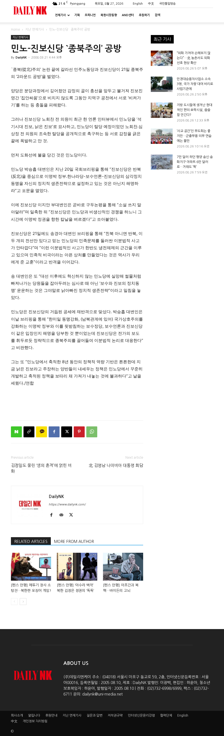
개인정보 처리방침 (35, 721)
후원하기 (144, 15)
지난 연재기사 (34, 29)
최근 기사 (162, 39)
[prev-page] (14, 601)
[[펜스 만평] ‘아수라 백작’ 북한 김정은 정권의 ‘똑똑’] (77, 566)
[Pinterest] (79, 431)
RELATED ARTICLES (31, 541)
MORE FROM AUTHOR (74, 541)
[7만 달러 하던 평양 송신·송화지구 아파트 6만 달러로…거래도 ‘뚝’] (162, 162)
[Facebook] (54, 431)
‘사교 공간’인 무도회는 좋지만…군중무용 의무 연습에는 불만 (194, 135)
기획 (77, 15)
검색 (157, 15)
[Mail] (63, 515)
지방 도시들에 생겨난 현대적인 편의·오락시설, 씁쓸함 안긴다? (194, 110)
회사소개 (17, 715)
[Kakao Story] (41, 431)
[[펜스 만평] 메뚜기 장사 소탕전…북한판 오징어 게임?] (31, 566)
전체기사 (60, 15)
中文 (151, 3)
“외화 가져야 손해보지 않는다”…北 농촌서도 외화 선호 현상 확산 (193, 58)
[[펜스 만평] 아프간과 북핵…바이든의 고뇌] (123, 566)
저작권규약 (115, 715)
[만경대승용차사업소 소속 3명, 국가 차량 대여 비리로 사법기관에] (162, 84)
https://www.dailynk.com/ (67, 504)
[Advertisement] (77, 402)
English (138, 3)
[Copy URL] (28, 431)
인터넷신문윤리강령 (141, 715)
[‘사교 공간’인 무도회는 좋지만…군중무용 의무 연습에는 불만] (162, 136)
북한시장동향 (109, 15)
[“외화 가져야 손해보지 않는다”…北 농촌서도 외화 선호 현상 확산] (162, 58)
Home (15, 29)
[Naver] (16, 431)
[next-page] (23, 601)
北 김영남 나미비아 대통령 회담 (116, 465)
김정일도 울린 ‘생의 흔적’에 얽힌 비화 (41, 468)
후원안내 (51, 715)
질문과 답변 (94, 715)
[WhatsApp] (91, 431)
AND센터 (128, 15)
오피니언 (90, 15)
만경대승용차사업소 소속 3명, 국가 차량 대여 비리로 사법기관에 (195, 84)
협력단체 (166, 715)
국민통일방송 (167, 3)
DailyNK (21, 57)
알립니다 (34, 715)
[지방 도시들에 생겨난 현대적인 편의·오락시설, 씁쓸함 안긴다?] (162, 110)
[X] (66, 431)
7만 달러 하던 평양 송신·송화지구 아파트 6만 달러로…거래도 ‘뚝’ (195, 161)
